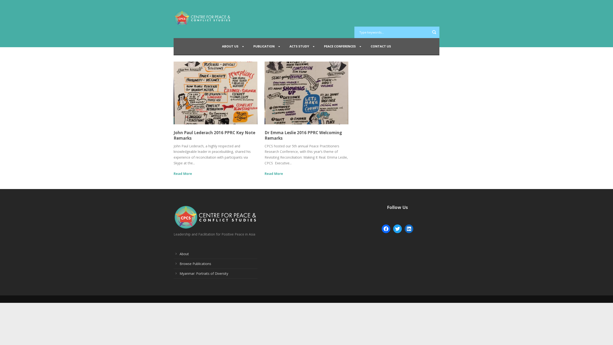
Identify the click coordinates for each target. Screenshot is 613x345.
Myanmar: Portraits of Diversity (204, 273)
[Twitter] (397, 228)
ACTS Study (299, 46)
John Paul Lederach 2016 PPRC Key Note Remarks (214, 135)
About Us (230, 46)
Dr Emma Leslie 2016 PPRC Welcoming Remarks (303, 135)
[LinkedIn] (409, 228)
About (184, 254)
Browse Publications (195, 263)
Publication (264, 46)
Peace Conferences (340, 46)
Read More (183, 173)
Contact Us (381, 46)
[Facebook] (386, 228)
